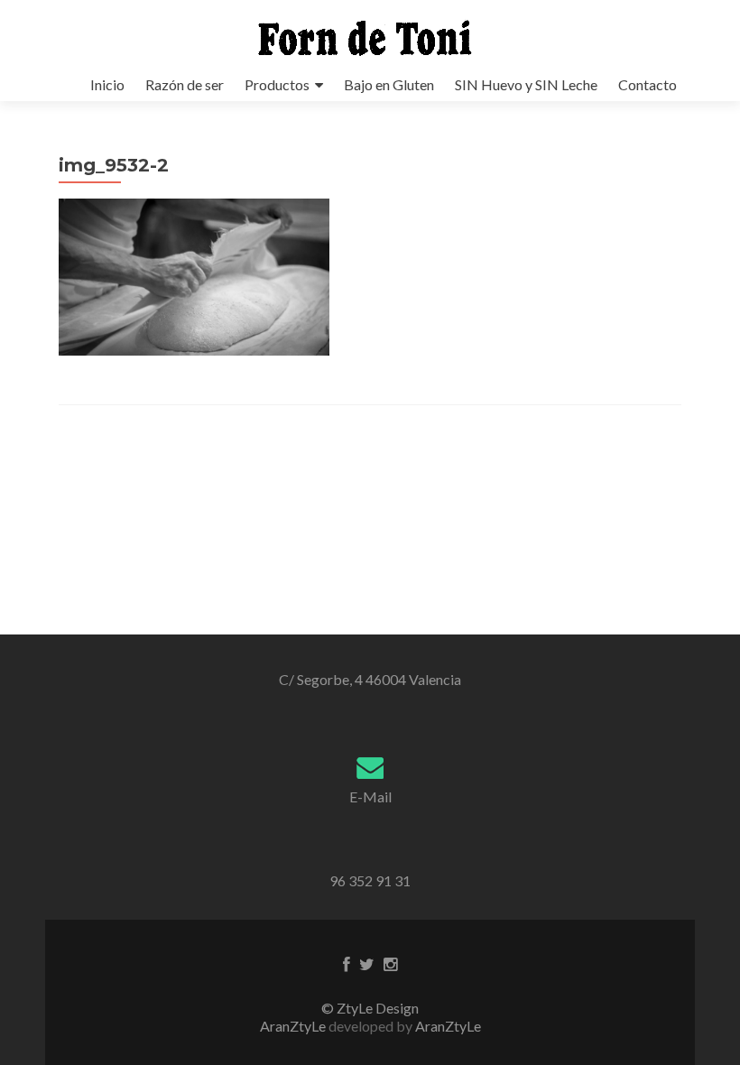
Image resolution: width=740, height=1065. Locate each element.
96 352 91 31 (370, 880)
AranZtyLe (448, 1025)
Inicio (107, 84)
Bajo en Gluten (389, 84)
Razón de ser (184, 84)
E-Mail (370, 796)
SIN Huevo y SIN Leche (526, 84)
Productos (277, 84)
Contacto (647, 84)
